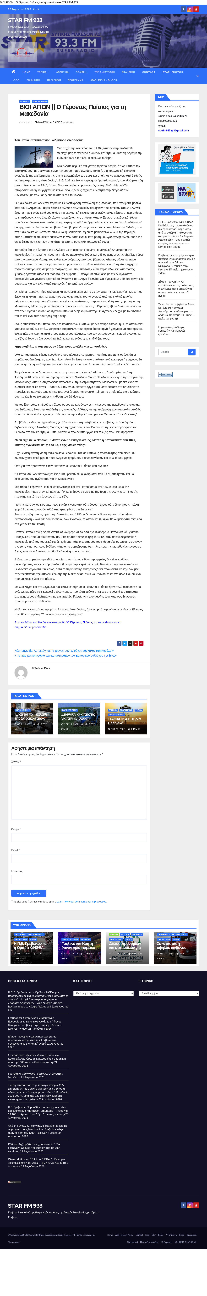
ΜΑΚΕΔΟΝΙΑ (45, 122)
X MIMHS (136, 729)
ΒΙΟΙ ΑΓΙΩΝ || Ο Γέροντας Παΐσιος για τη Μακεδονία (72, 110)
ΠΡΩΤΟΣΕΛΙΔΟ (126, 710)
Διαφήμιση (33, 80)
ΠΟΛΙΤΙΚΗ (81, 72)
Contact (149, 72)
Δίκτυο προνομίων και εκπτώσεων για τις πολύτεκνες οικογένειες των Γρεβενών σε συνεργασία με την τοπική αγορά (176, 288)
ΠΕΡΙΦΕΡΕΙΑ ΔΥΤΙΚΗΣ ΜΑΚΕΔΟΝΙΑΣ (29, 934)
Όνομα (16, 829)
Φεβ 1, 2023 (23, 724)
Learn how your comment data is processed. (81, 901)
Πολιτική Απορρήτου (149, 1242)
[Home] (13, 72)
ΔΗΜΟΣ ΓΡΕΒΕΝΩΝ (70, 939)
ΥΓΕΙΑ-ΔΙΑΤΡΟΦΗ (104, 72)
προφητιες (68, 122)
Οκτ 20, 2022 (118, 729)
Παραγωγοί (54, 80)
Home (26, 72)
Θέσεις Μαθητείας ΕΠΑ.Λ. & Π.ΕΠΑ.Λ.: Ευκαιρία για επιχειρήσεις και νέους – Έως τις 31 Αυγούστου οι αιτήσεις (38, 1163)
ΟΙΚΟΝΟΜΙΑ (137, 934)
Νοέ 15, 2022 (71, 724)
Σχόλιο (16, 761)
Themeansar (14, 1242)
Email (15, 850)
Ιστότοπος (17, 871)
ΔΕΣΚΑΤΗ (125, 934)
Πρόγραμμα (75, 80)
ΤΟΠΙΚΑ (42, 72)
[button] (197, 76)
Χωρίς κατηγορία (40, 101)
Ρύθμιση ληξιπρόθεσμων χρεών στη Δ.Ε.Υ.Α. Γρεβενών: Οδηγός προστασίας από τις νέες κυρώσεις (34, 1148)
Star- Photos (173, 72)
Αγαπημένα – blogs (103, 80)
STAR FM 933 (25, 20)
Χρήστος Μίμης (42, 668)
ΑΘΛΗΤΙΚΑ (62, 72)
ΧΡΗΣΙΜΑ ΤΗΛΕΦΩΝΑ (185, 1242)
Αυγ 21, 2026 (71, 953)
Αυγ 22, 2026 (23, 953)
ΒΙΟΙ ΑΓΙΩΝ (24, 101)
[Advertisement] (97, 1271)
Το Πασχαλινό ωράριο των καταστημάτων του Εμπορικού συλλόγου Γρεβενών (66, 655)
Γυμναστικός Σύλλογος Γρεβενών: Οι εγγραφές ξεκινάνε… (171, 331)
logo (15, 80)
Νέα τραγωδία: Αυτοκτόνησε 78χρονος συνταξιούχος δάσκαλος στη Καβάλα (63, 650)
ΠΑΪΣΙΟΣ (57, 122)
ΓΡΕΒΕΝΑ (113, 710)
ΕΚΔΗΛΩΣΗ (128, 72)
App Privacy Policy (124, 1235)
